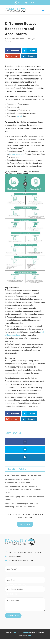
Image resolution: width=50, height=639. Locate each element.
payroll (19, 116)
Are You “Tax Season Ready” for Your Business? (23, 475)
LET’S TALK (25, 524)
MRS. (29, 635)
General (8, 41)
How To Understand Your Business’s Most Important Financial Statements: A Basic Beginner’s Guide (24, 489)
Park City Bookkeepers (16, 39)
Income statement (16, 154)
